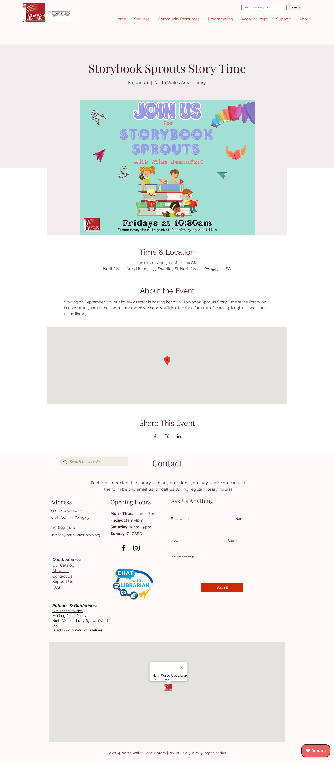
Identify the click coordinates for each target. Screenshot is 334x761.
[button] (142, 19)
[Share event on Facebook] (155, 436)
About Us (60, 570)
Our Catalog (63, 565)
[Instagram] (136, 548)
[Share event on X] (167, 436)
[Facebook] (123, 548)
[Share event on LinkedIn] (179, 436)
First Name (180, 518)
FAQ (56, 587)
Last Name (236, 518)
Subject (234, 540)
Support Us (62, 581)
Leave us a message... (184, 557)
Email (175, 541)
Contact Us (62, 576)
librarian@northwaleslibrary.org (75, 535)
